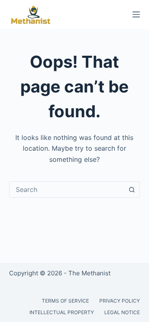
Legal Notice (122, 312)
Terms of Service (65, 301)
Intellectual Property (61, 312)
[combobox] (67, 189)
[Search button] (131, 189)
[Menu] (136, 14)
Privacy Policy (119, 301)
